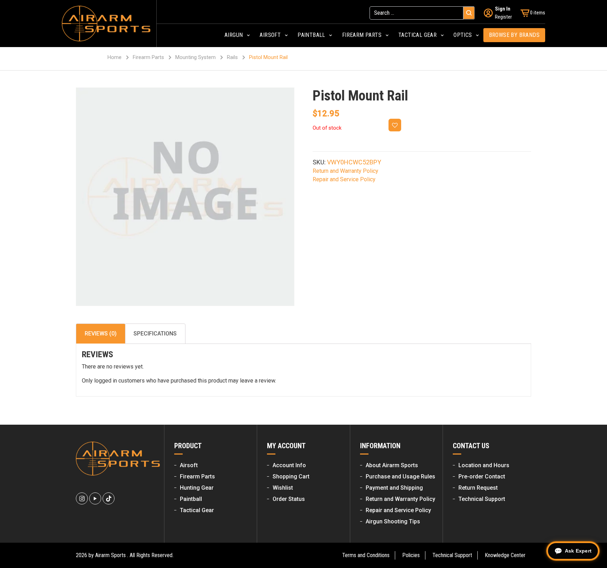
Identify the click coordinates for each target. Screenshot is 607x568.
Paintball (191, 499)
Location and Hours (483, 465)
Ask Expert (578, 551)
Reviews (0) (101, 333)
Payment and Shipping (394, 487)
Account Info (289, 465)
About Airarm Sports (392, 465)
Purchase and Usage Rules (400, 476)
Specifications (155, 333)
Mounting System (195, 57)
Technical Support (481, 499)
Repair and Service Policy (344, 179)
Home (114, 57)
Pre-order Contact (481, 476)
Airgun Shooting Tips (393, 521)
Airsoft (189, 465)
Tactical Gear (197, 510)
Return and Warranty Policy (345, 171)
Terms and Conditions (366, 555)
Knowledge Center (505, 555)
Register (503, 17)
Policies (411, 555)
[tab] (100, 334)
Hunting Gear (197, 487)
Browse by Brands (514, 35)
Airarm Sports (110, 555)
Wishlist (283, 487)
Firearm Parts (148, 57)
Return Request (478, 487)
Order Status (289, 499)
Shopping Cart (291, 476)
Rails (232, 57)
